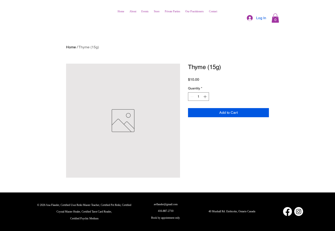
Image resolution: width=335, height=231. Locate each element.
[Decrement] (191, 97)
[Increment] (205, 97)
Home (71, 47)
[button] (275, 18)
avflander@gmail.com (166, 204)
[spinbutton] (198, 97)
